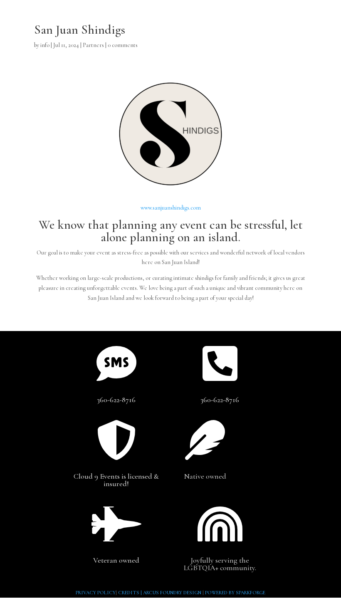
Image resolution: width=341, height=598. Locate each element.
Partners (93, 45)
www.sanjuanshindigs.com (171, 207)
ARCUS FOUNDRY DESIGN (172, 593)
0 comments (123, 45)
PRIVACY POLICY (96, 593)
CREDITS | (130, 593)
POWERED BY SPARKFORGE (235, 593)
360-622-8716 (116, 399)
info (44, 45)
